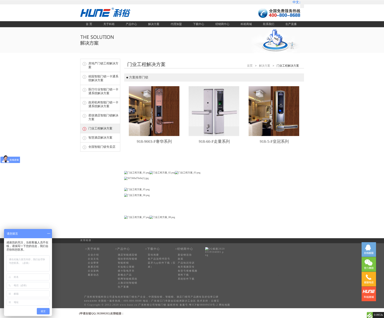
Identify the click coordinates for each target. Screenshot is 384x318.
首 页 (89, 24)
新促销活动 (185, 254)
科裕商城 (246, 24)
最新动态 (93, 274)
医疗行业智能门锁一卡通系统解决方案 (103, 91)
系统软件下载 (186, 278)
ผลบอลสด (90, 300)
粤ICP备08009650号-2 (203, 304)
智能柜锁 (123, 262)
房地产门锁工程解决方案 (103, 65)
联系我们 (268, 24)
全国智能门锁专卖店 (101, 146)
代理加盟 (176, 24)
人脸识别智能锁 (127, 282)
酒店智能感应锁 (127, 254)
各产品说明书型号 (159, 258)
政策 (180, 258)
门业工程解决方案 (100, 128)
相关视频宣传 (186, 266)
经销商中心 (222, 24)
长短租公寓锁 (126, 266)
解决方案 (153, 24)
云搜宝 (215, 300)
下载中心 (198, 24)
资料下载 (183, 274)
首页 (250, 65)
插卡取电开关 (126, 270)
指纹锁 (158, 296)
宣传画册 (153, 254)
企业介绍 (93, 254)
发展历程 (93, 266)
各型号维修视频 (187, 270)
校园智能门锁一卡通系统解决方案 (103, 78)
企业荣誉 (93, 262)
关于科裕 (109, 24)
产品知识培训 (186, 262)
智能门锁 (129, 296)
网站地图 (224, 304)
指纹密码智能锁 (127, 258)
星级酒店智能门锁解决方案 (103, 117)
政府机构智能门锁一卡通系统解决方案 (103, 104)
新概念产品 (125, 274)
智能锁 (169, 296)
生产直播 (291, 24)
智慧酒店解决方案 (100, 137)
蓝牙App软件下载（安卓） (162, 264)
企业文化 (93, 258)
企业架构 (93, 270)
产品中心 (131, 24)
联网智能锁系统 (127, 278)
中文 (296, 2)
